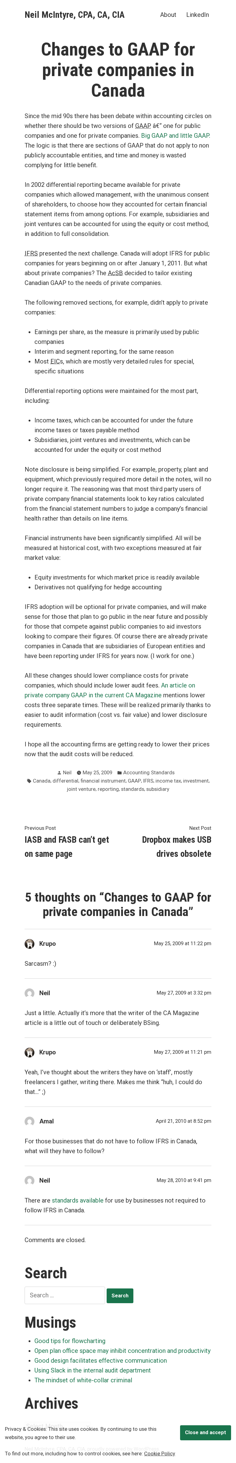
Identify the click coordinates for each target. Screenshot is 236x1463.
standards (132, 789)
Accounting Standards (149, 773)
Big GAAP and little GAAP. (175, 135)
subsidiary (157, 789)
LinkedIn (197, 14)
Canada (41, 781)
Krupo (47, 943)
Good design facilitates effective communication (100, 1360)
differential (65, 781)
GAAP (134, 781)
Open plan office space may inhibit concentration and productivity (122, 1350)
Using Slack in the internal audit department (92, 1370)
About (168, 14)
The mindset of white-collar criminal (83, 1380)
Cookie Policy (159, 1454)
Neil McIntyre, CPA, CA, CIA (75, 15)
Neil (67, 773)
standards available (78, 1200)
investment (196, 781)
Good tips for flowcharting (69, 1341)
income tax (168, 781)
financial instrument (103, 781)
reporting (108, 789)
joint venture (81, 789)
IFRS (148, 781)
